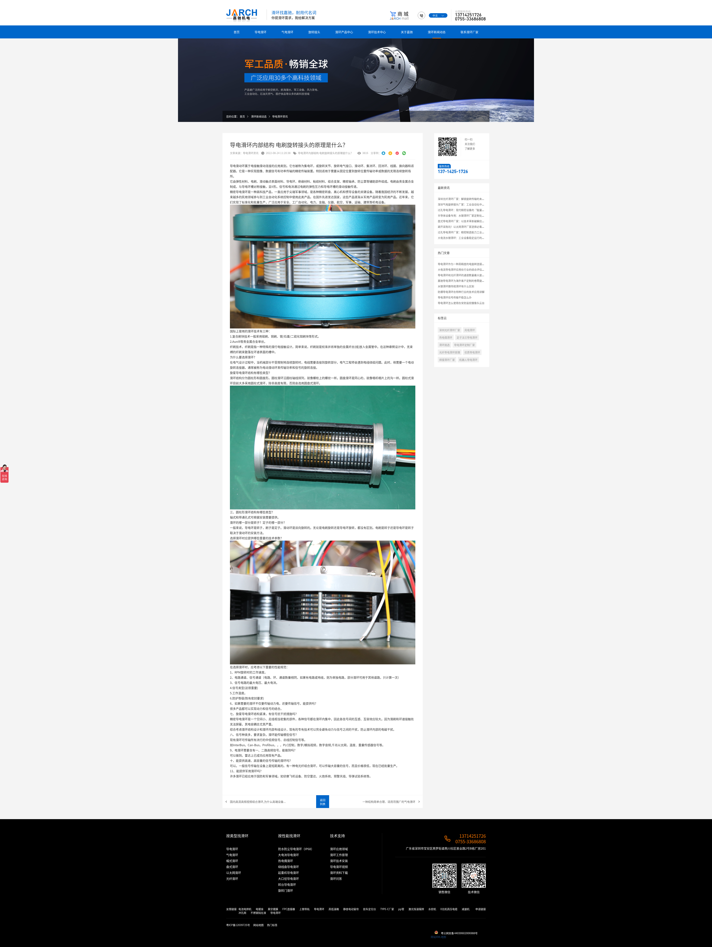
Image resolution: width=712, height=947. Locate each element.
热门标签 (272, 925)
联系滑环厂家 (469, 32)
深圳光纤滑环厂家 (449, 330)
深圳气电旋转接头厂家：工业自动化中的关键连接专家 (469, 204)
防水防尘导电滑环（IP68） (296, 849)
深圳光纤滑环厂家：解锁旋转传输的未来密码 (464, 199)
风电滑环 (469, 330)
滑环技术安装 (339, 860)
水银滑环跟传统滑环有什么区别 (456, 286)
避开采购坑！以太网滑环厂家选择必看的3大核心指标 (468, 226)
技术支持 (337, 835)
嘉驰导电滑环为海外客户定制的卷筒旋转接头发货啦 (467, 280)
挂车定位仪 (369, 909)
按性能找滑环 (289, 835)
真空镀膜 (273, 909)
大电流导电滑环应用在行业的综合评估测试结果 (465, 269)
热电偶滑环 (445, 337)
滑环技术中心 (377, 32)
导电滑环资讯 (280, 116)
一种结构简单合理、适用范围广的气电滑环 (388, 802)
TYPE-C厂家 (387, 909)
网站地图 (258, 925)
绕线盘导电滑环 (288, 866)
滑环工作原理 (339, 855)
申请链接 (480, 909)
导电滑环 (260, 32)
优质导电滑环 (472, 352)
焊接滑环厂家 (447, 360)
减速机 (465, 909)
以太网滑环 (233, 872)
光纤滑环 (232, 878)
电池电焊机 (244, 909)
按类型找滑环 (237, 835)
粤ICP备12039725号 (238, 925)
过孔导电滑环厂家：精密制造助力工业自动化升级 (466, 232)
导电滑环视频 (339, 866)
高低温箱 (334, 909)
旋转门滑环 (285, 890)
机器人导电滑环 (468, 360)
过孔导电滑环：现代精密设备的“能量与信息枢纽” (467, 210)
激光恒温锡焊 (416, 909)
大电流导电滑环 (288, 855)
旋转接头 (314, 32)
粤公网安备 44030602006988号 (459, 933)
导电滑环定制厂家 (464, 345)
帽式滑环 (232, 860)
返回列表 (322, 802)
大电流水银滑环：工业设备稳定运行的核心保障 (465, 238)
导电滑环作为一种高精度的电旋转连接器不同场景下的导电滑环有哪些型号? (481, 264)
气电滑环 (287, 32)
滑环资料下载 (339, 872)
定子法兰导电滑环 (467, 337)
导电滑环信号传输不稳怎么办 (455, 297)
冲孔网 (242, 913)
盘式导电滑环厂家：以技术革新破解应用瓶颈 (464, 221)
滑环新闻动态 (437, 32)
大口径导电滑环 (288, 878)
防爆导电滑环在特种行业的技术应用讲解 (461, 292)
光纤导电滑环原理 (449, 352)
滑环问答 (336, 878)
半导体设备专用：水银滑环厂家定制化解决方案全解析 (469, 215)
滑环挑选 (444, 345)
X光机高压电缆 (448, 909)
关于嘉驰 (407, 32)
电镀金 (259, 909)
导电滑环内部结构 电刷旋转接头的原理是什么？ (325, 153)
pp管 (401, 909)
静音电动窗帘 (351, 909)
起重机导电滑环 (288, 872)
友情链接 (231, 909)
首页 (237, 32)
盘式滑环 (232, 866)
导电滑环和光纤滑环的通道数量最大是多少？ (464, 275)
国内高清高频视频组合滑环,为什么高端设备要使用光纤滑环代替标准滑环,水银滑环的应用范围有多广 (258, 802)
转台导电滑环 (287, 884)
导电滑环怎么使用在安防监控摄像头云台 (461, 303)
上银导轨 (304, 909)
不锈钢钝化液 (258, 913)
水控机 (432, 909)
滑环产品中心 (344, 32)
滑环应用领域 (339, 849)
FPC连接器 (288, 909)
